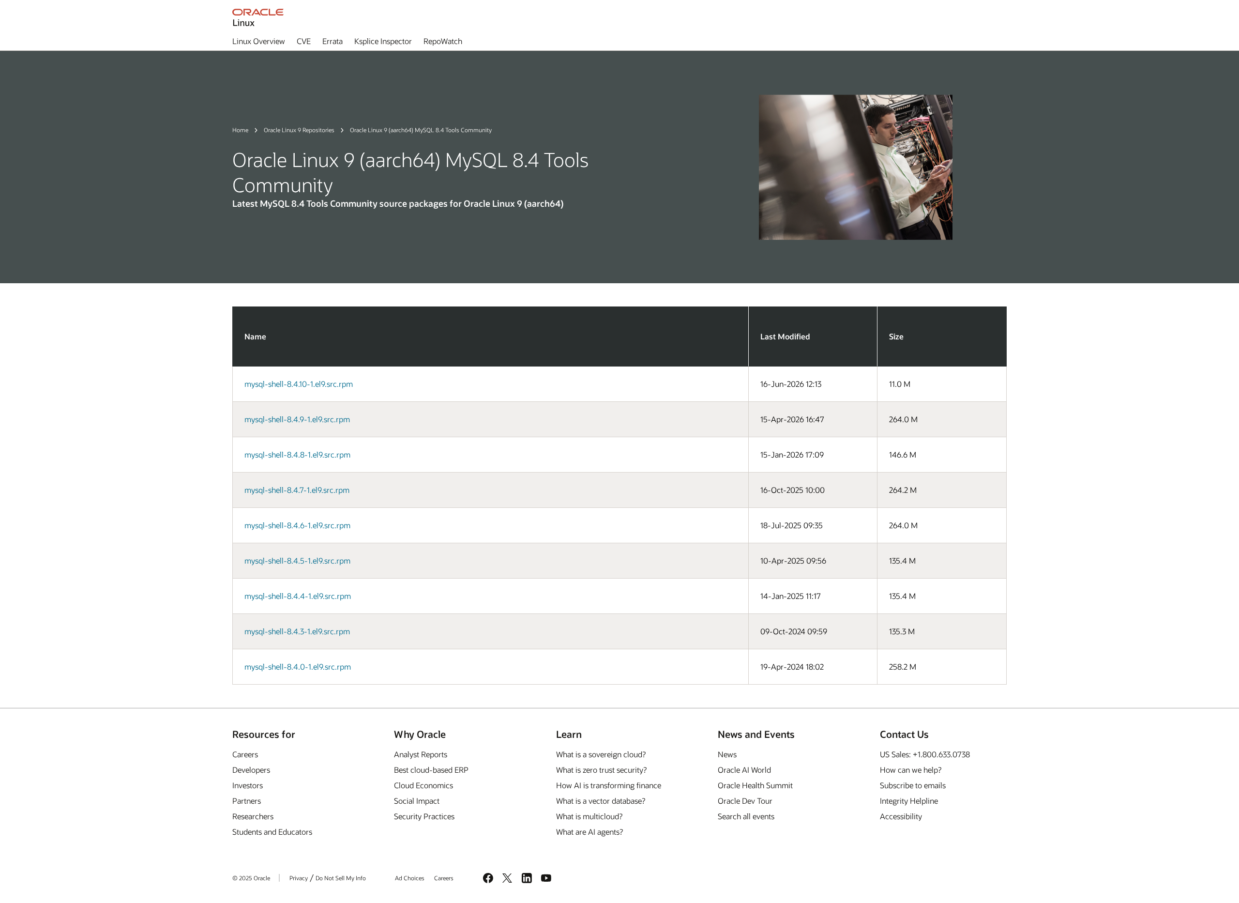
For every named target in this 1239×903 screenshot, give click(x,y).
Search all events (746, 816)
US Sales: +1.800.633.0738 (925, 754)
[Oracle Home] (258, 17)
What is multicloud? (589, 816)
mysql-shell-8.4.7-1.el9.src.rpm (296, 490)
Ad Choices (409, 878)
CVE (304, 41)
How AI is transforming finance (608, 785)
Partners (246, 801)
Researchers (252, 816)
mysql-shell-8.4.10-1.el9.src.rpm (298, 384)
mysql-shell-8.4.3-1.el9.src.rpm (297, 631)
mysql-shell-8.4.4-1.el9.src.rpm (297, 596)
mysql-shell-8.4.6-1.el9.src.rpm (297, 525)
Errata (332, 41)
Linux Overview (258, 41)
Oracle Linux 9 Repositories (299, 130)
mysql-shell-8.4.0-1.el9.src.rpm (297, 666)
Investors (247, 785)
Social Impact (416, 801)
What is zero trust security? (601, 770)
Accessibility (901, 816)
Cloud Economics (423, 785)
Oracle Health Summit (755, 785)
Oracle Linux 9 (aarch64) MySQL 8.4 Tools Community (421, 130)
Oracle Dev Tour (745, 801)
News (727, 754)
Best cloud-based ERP (431, 770)
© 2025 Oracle (251, 878)
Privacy (298, 878)
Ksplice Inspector (383, 41)
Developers (251, 770)
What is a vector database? (600, 801)
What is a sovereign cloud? (601, 754)
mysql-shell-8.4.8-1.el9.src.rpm (297, 454)
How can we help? (910, 770)
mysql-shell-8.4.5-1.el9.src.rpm (297, 560)
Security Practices (424, 816)
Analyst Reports (420, 754)
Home (240, 130)
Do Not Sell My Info (341, 878)
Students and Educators (272, 831)
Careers (245, 754)
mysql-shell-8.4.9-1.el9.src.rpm (297, 419)
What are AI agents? (589, 831)
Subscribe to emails (913, 785)
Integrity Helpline (909, 801)
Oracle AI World (744, 770)
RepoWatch (442, 41)
